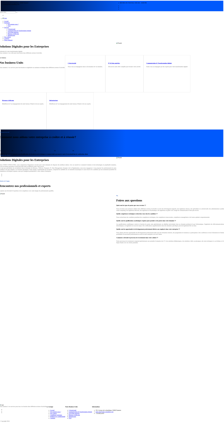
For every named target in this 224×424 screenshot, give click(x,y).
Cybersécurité (11, 29)
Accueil (6, 21)
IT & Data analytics (13, 32)
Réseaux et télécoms (13, 34)
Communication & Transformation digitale (19, 30)
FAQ (9, 26)
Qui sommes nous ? (13, 24)
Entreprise (7, 23)
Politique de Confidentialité (57, 416)
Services (6, 27)
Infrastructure (11, 35)
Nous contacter (8, 40)
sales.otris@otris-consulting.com (104, 412)
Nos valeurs (7, 37)
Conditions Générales (56, 415)
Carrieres (6, 38)
